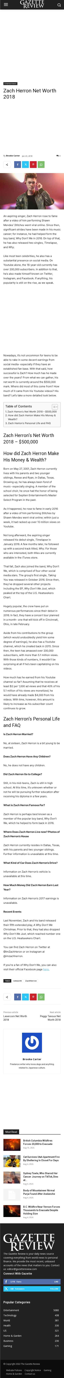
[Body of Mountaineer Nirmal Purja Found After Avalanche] (11, 1195)
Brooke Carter (13, 155)
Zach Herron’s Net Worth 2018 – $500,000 (32, 411)
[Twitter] (25, 164)
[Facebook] (17, 164)
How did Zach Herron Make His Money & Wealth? (32, 417)
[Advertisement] (32, 43)
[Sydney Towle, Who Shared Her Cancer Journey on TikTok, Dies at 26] (11, 1178)
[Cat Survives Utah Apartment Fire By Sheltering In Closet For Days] (11, 1161)
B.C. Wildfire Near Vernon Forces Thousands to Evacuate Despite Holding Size (41, 1210)
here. (46, 969)
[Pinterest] (33, 164)
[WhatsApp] (41, 164)
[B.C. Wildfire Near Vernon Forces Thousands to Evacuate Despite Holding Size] (11, 1211)
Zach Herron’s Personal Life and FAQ (29, 423)
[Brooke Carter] (32, 1043)
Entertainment (10, 83)
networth (17, 980)
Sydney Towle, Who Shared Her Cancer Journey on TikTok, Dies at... (40, 1176)
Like (56, 1281)
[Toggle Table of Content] (53, 407)
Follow (54, 1288)
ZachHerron (31, 980)
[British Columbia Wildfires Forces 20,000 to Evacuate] (11, 1145)
